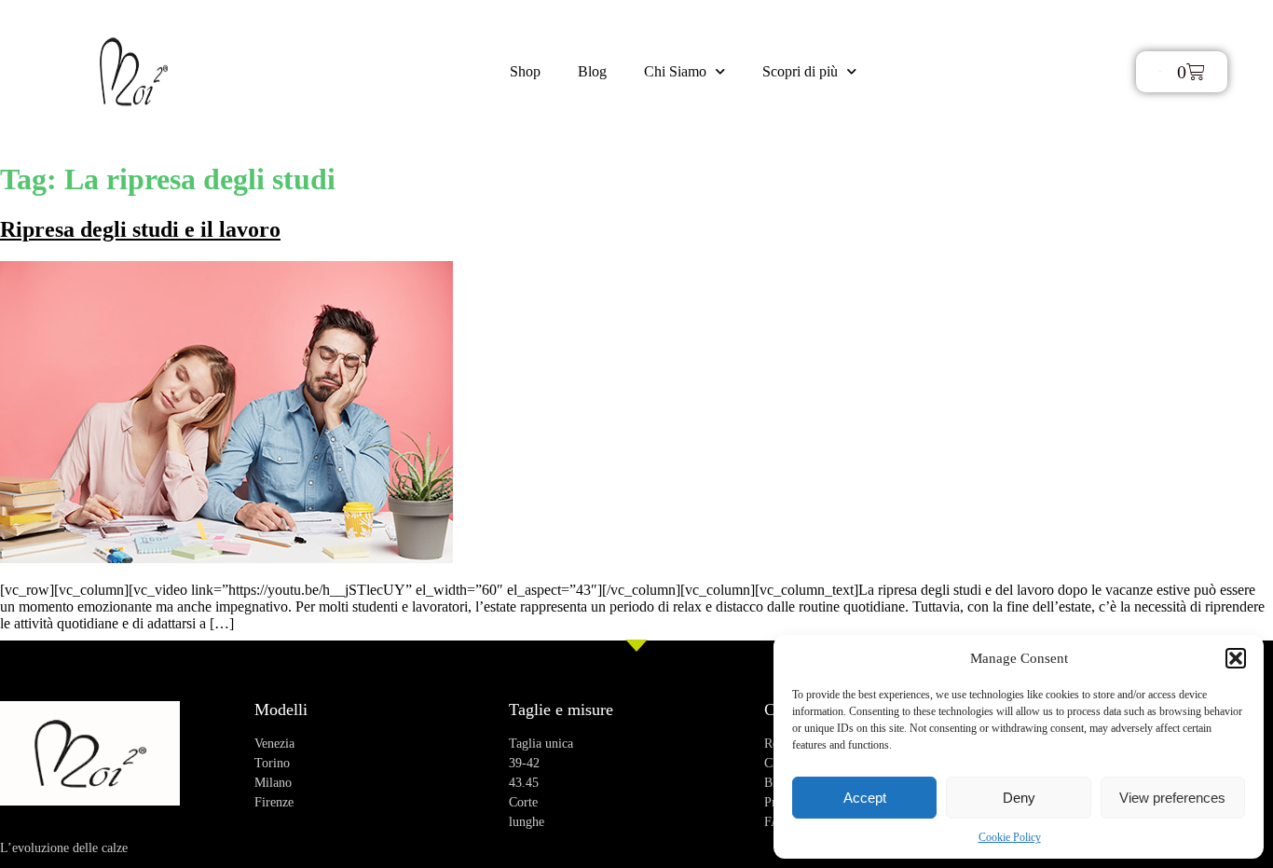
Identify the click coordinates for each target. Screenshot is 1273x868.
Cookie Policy (1010, 837)
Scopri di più (800, 71)
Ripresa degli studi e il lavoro (140, 229)
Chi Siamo (675, 71)
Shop (525, 71)
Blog (592, 71)
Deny (1019, 798)
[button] (1235, 658)
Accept (864, 798)
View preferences (1172, 798)
